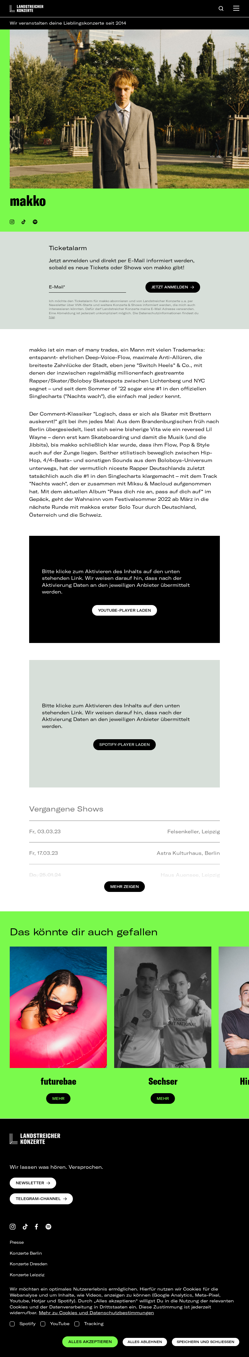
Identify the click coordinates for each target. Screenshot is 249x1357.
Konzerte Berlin (26, 1253)
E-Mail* (57, 287)
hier (52, 317)
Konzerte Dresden (28, 1263)
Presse (17, 1242)
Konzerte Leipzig (27, 1274)
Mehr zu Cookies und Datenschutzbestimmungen (96, 1312)
